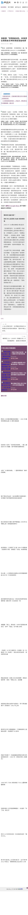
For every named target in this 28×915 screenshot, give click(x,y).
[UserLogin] (23, 2)
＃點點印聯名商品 (20, 11)
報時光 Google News (13, 206)
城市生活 (18, 7)
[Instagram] (20, 2)
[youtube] (15, 2)
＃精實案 (3, 11)
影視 (2, 318)
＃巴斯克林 (10, 11)
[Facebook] (18, 2)
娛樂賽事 (3, 7)
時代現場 (11, 7)
